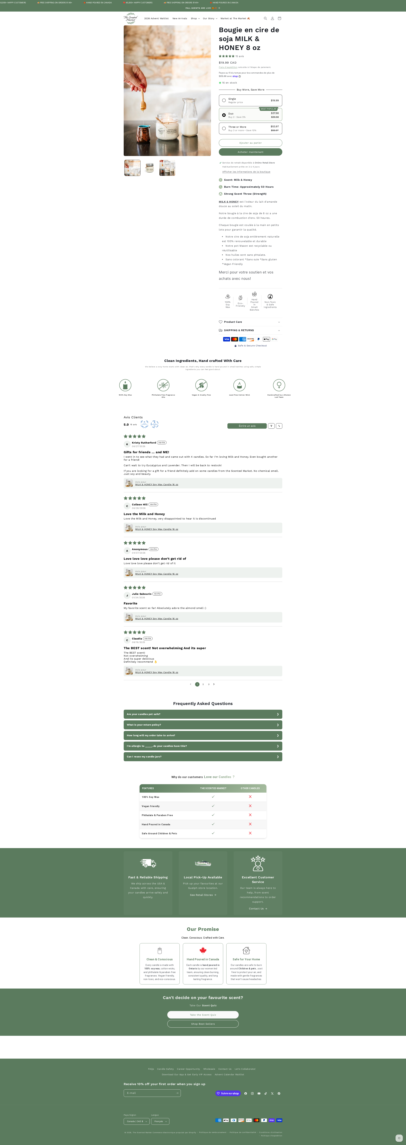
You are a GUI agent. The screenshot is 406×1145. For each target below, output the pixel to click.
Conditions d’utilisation (270, 1132)
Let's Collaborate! (245, 1069)
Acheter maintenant (250, 152)
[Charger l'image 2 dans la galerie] (150, 168)
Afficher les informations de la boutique (246, 171)
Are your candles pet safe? (143, 714)
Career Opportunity (188, 1069)
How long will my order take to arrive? (151, 735)
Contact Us (256, 908)
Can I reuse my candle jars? (144, 756)
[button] (195, 18)
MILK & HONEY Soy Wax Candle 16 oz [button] (156, 484)
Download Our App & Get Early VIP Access (186, 1074)
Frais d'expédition (228, 67)
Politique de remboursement (212, 1132)
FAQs (151, 1069)
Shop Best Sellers (203, 1023)
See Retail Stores (201, 894)
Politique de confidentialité (243, 1132)
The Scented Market (142, 1133)
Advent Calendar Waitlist (229, 1074)
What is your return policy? (144, 724)
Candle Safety (165, 1069)
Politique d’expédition (271, 1136)
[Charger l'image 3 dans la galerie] (167, 168)
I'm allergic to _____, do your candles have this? (157, 746)
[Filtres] (271, 426)
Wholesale (209, 1069)
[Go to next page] (214, 684)
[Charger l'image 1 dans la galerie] (132, 168)
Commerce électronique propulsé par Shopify (174, 1133)
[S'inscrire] (177, 1093)
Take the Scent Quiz (203, 1014)
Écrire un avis (247, 425)
